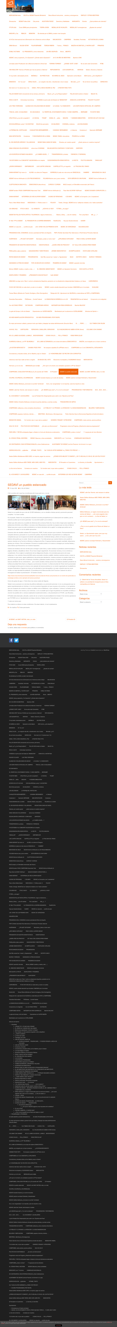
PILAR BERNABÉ (36, 45)
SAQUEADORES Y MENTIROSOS (39, 251)
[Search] (110, 482)
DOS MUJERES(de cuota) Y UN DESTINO (21, 124)
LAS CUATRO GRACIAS (44, 166)
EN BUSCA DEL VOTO (44, 360)
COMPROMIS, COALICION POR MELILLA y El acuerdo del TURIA (28, 372)
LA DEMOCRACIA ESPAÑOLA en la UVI (56, 299)
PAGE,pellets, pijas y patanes (17, 251)
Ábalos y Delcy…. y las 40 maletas (66, 215)
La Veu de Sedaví (24, 488)
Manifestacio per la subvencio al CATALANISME (68, 311)
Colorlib (93, 650)
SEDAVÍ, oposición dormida (77, 263)
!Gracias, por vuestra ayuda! (67, 142)
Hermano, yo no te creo (16, 366)
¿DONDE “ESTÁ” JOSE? (71, 64)
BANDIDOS (12, 82)
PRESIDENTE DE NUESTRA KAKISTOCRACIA (22, 245)
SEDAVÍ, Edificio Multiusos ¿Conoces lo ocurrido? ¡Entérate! (26, 384)
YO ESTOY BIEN (95, 112)
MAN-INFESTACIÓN (15, 136)
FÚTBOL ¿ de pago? (62, 208)
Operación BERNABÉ (96, 130)
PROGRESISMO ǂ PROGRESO (19, 1114)
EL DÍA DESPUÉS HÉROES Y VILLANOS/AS (22, 142)
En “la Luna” (22, 82)
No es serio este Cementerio (89, 64)
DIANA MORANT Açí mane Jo (18, 172)
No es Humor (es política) (90, 82)
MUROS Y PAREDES (95, 257)
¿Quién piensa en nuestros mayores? (89, 142)
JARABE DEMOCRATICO (58, 251)
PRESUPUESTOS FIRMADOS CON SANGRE (26, 1071)
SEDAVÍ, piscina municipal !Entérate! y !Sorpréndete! (81, 378)
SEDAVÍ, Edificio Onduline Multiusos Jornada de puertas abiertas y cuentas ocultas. (33, 402)
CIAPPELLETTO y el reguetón (62, 166)
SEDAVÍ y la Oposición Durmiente (67, 269)
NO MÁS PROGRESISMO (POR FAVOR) (48, 317)
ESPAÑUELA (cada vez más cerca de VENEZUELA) (65, 172)
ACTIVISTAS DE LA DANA (95, 39)
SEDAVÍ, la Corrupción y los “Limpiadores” (87, 196)
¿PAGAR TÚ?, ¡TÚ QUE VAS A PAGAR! (24, 1026)
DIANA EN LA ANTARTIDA (77, 100)
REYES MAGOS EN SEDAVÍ (17, 257)
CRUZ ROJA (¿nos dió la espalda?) (19, 118)
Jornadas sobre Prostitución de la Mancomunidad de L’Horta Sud (28, 64)
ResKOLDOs (57, 221)
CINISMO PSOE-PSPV (34, 347)
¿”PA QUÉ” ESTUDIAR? (27, 239)
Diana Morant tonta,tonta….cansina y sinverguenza (63, 15)
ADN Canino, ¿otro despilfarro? (93, 76)
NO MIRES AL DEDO (58, 76)
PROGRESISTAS (33, 257)
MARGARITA (76, 21)
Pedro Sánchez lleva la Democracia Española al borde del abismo (84, 414)
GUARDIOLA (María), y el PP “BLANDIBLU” (21, 341)
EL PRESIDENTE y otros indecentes (33, 51)
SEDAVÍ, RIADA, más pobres (61, 136)
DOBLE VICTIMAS (14, 51)
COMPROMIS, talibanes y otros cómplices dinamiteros (25, 408)
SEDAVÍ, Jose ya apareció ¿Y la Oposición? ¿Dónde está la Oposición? (29, 57)
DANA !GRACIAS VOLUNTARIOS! (19, 148)
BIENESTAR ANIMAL (15, 420)
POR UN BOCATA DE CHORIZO (40, 263)
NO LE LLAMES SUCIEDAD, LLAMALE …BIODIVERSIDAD (26, 335)
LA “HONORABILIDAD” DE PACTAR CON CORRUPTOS (65, 353)
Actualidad (14, 1024)
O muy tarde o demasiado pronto (18, 76)
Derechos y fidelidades (62, 21)
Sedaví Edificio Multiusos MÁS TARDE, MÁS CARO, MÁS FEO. (27, 462)
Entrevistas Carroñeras (27, 100)
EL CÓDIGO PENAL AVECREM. (18, 438)
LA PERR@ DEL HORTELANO (18, 130)
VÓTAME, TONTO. (36, 450)
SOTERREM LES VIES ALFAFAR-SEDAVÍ (34, 196)
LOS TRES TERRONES (16, 106)
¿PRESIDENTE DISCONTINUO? (38, 275)
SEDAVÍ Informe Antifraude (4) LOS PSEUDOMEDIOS (24, 178)
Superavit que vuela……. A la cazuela (24, 1082)
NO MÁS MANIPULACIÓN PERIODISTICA (21, 317)
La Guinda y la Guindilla (85, 462)
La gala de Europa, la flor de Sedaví (19, 311)
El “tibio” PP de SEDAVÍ (15, 221)
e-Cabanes (74, 130)
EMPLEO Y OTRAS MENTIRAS (90, 15)
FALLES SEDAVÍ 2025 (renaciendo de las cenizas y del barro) (27, 94)
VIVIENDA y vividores (68, 124)
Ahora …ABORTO (65, 51)
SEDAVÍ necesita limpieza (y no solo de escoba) (49, 378)
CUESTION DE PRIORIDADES (22, 1060)
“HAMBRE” (86, 172)
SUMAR (83, 221)
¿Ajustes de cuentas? (95, 27)
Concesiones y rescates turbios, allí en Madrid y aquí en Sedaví (27, 353)
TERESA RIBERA (49, 45)
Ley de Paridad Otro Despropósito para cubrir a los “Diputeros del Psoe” (53, 396)
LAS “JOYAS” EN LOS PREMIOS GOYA (46, 227)
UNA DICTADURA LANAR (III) (22, 1039)
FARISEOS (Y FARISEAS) (78, 154)
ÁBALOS (23, 33)
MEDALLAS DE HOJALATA (59, 27)
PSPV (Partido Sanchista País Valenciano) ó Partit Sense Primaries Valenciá (76, 233)
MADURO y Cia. (13, 33)
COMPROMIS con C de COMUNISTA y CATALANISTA (87, 347)
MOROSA (80, 70)
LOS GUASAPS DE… (69, 70)
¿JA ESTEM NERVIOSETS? (17, 347)
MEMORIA (32, 33)
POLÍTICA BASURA (86, 160)
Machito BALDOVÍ (80, 305)
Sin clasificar (13, 607)
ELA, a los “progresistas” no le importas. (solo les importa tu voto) (65, 384)
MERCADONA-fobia (15, 15)
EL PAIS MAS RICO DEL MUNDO (23, 1056)
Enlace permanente (24, 607)
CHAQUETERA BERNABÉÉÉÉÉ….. (40, 130)
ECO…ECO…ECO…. (101, 390)
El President (53, 372)
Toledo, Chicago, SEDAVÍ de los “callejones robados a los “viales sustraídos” (80, 202)
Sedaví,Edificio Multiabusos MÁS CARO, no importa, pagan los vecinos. (30, 456)
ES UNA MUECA (35, 112)
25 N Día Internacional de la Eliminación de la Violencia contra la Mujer (29, 39)
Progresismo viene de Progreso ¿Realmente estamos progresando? (80, 426)
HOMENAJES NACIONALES (82, 438)
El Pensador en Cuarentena (67, 462)
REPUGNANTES (55, 70)
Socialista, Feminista (80, 39)
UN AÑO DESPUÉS (51, 51)
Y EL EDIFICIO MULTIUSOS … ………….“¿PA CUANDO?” (29, 1084)
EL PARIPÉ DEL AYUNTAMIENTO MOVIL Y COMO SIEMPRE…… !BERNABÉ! (65, 112)
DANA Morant (13, 45)
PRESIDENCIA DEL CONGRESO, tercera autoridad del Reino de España (30, 233)
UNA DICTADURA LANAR (21, 1045)
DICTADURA (29, 305)
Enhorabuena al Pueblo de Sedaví (20, 1308)
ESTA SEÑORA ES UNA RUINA (77, 178)
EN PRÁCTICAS (44, 76)
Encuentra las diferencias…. (26, 1104)
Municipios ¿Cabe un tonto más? (45, 239)
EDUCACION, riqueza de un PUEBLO (24, 1061)
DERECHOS (103, 82)
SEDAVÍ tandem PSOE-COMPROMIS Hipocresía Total (24, 190)
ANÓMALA (34, 76)
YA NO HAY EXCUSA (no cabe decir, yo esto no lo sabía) (25, 287)
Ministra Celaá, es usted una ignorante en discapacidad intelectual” (32, 1067)
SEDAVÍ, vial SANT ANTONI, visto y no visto (92, 372)
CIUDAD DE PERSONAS (55, 196)
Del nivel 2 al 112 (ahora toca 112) (19, 88)
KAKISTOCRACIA (44, 245)
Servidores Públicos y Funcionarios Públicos (26, 1052)
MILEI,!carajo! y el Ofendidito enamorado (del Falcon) (78, 184)
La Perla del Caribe (20, 1035)
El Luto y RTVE (19, 1108)
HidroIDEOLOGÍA (84, 227)
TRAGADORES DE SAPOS (68, 402)
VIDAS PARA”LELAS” (76, 335)
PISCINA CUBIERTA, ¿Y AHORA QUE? (25, 1110)
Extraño (84, 21)
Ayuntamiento (99, 462)
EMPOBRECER (29, 166)
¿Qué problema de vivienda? (98, 21)
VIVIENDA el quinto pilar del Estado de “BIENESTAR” (52, 100)
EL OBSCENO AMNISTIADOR (46, 269)
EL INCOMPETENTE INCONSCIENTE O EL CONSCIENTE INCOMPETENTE (34, 1069)
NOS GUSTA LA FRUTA (86, 269)
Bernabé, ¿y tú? (75, 82)
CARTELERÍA (24, 329)
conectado (24, 627)
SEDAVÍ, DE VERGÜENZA (68, 227)
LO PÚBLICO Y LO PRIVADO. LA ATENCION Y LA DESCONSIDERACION (64, 408)
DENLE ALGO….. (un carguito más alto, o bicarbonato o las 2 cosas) (48, 82)
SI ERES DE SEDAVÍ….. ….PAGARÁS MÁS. (26, 1103)
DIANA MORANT (14, 196)
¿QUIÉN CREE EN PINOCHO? (61, 245)
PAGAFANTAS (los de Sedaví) (79, 299)
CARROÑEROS (93, 281)
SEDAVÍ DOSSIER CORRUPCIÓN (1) (95, 190)
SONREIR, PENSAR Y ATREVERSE (61, 420)
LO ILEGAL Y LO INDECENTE (61, 106)
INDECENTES (52, 462)
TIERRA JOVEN (44, 27)
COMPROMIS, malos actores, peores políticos (87, 420)
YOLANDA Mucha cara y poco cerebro (54, 178)
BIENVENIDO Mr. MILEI (99, 172)
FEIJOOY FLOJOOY (94, 100)
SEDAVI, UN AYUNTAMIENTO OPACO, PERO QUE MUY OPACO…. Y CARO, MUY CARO (33, 1310)
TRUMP (44, 118)
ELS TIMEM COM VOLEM (97, 323)
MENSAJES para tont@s (33, 366)
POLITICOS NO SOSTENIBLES (30, 426)
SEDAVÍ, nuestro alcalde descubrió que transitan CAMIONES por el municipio (67, 287)
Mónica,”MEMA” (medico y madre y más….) (21, 269)
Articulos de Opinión (91, 311)
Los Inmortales (18, 1058)
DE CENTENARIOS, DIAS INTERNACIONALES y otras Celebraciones (29, 444)
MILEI (71, 257)
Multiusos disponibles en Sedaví (23, 1078)
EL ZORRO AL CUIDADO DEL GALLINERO (26, 1028)
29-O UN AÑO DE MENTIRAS (61, 57)
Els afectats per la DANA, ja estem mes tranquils (52, 33)
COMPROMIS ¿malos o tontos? (71, 432)
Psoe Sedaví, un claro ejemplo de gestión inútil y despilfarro (30, 1032)
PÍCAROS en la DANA (78, 136)
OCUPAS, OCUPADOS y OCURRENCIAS (21, 378)
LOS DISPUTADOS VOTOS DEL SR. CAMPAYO (86, 106)
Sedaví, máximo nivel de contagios (23, 1054)
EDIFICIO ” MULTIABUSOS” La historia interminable (28, 1075)
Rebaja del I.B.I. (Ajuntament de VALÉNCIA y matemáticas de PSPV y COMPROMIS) (75, 293)
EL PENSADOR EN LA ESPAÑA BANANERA (38, 221)
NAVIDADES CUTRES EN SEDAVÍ (19, 263)
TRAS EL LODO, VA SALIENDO (18, 112)
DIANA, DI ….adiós (54, 118)
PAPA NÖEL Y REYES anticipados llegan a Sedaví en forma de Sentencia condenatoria (34, 432)
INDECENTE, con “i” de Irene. (62, 438)
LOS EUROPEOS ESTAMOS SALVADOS (21, 154)
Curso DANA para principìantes (28, 27)
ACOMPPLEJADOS (74, 251)
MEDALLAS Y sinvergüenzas (78, 27)
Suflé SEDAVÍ (54, 275)
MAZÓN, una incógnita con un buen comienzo (92, 341)
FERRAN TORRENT (55, 64)
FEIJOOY (53, 202)
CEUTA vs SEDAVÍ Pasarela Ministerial (34, 15)
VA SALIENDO (55, 124)
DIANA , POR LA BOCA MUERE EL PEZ (43, 88)
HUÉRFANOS (13, 239)
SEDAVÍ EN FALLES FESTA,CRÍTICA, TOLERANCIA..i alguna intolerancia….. (31, 215)
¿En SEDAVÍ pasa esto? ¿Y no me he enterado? (55, 390)
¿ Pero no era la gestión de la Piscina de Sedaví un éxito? (29, 1112)
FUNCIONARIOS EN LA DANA (41, 136)
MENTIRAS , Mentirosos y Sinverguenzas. (50, 414)
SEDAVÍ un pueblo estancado (68, 372)
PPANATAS (101, 45)
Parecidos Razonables (15, 299)
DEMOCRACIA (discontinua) (37, 184)
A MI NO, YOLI (13, 329)
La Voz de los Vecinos (15, 468)
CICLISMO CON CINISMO (94, 329)
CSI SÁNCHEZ (13, 208)
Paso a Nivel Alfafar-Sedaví (17, 202)
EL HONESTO (36, 208)
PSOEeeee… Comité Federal (33, 299)
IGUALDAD (95, 287)
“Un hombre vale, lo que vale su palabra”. (36, 420)
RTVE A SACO (24, 208)
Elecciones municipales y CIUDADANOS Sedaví (67, 360)
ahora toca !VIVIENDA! (37, 148)
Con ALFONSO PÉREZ (16, 305)
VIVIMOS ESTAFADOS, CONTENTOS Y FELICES (27, 1063)
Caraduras (27, 136)
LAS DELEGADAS (82, 124)
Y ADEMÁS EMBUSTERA (78, 118)
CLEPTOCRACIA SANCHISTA (17, 184)
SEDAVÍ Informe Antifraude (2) (52, 190)
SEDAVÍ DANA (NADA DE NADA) (47, 142)
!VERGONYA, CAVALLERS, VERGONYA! (43, 329)
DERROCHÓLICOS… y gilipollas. (18, 450)
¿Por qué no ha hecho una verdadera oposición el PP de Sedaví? (62, 366)
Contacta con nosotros (31, 468)
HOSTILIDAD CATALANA (90, 251)
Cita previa (36, 21)
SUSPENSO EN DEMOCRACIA (23, 1065)
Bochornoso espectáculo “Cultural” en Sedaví (26, 1030)
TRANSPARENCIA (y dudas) (60, 154)
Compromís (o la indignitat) (98, 299)
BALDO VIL (94, 94)
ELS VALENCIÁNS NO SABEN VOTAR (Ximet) (70, 329)
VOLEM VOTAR (24, 45)
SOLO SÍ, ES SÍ (13, 426)
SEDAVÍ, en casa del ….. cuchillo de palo (21, 227)
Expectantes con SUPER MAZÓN (42, 311)
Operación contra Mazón (74, 76)
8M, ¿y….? (94, 215)
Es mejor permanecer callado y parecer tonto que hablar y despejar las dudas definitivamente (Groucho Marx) (41, 323)
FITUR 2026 (12, 27)
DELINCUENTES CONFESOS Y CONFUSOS (60, 148)
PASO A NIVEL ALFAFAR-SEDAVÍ (86, 239)
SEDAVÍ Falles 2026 (24, 21)
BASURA (65, 118)
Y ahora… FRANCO (62, 45)
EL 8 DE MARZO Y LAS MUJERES (19, 396)
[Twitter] (16, 640)
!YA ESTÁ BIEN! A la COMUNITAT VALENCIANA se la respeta (27, 160)
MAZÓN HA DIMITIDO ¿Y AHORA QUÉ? (83, 45)
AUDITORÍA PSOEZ (47, 21)
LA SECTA (75, 160)
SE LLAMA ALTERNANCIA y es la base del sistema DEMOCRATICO (57, 341)
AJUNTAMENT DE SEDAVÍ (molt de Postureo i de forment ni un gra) (71, 444)
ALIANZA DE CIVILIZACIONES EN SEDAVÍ (38, 106)
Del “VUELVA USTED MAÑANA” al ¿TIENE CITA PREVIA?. (61, 450)
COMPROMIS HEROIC (42, 305)
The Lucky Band (83, 215)
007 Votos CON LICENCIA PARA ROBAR (84, 245)
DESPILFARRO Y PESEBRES (17, 275)
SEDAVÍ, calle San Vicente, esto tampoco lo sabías (23, 390)
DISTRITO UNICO (81, 257)
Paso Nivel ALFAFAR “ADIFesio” (72, 190)
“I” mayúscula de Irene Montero (92, 432)
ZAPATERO (79, 148)
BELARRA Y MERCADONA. (97, 408)
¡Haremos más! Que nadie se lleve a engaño (22, 360)
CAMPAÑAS (67, 39)
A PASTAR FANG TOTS (64, 88)
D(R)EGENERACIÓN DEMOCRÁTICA (58, 160)
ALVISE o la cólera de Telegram (38, 172)
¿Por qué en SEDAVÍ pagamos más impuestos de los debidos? (38, 1106)
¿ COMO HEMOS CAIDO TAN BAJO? (24, 1076)
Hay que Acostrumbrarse (71, 221)
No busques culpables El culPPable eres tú (56, 347)
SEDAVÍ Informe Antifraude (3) (97, 178)
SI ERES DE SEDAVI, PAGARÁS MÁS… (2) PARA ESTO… (29, 1101)
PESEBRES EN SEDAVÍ (59, 263)
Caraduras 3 (83, 130)
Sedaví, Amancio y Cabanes (94, 70)
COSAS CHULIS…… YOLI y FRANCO (57, 335)
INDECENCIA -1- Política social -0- (38, 202)
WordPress (106, 650)
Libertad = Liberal (19, 1095)
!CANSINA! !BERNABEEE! (60, 130)
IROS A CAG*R (13, 100)
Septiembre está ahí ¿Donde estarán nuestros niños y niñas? (30, 1086)
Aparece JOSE (77, 57)
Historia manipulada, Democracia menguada (26, 1080)
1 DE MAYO (68, 196)
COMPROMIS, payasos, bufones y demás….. (22, 414)
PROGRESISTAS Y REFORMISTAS (82, 390)
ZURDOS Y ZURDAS (54, 184)
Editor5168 (85, 579)
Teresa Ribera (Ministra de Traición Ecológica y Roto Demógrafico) (28, 293)
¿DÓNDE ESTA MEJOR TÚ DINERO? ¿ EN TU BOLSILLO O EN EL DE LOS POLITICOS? (79, 456)
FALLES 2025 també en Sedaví (79, 94)
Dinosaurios (12, 21)
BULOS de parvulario (42, 124)
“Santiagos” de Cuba (20, 1037)
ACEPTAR (58, 1325)
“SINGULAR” (98, 160)
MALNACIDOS (57, 39)
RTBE (101, 64)
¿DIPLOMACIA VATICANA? (66, 239)
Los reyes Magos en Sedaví (22, 1050)
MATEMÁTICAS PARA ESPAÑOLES (61, 305)
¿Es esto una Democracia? (49, 426)
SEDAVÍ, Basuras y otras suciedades (40, 438)
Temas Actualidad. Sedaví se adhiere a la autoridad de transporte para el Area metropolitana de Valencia (94, 582)
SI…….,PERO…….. (81, 323)
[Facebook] (11, 640)
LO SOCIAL (35, 118)
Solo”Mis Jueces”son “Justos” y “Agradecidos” (54, 257)
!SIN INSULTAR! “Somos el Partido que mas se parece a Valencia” (28, 70)
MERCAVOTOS (88, 360)
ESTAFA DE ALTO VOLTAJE (96, 118)
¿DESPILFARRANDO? (15, 166)
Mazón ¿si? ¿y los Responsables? (57, 94)
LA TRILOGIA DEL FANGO (81, 166)
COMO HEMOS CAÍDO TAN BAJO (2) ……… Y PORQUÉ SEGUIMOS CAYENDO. (35, 1073)
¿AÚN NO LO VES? (48, 208)
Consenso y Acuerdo (20, 1047)
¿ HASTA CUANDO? (20, 1033)
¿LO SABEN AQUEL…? (42, 154)
